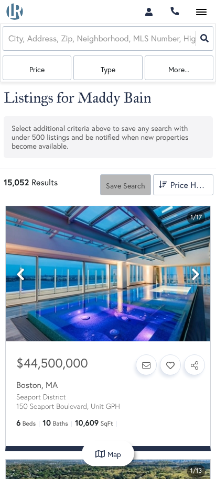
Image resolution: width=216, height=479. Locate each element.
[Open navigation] (201, 12)
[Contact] (146, 364)
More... (178, 69)
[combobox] (9, 38)
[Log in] (148, 12)
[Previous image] (20, 274)
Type (108, 69)
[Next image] (195, 274)
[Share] (194, 364)
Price (37, 69)
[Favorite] (170, 364)
